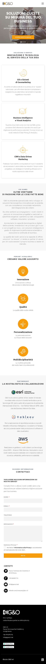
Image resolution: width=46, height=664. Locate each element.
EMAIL (7, 506)
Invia (23, 555)
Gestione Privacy (10, 545)
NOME (7, 497)
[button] (21, 42)
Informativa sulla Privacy (22, 547)
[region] (23, 25)
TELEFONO (8, 515)
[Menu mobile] (43, 3)
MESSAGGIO (9, 524)
